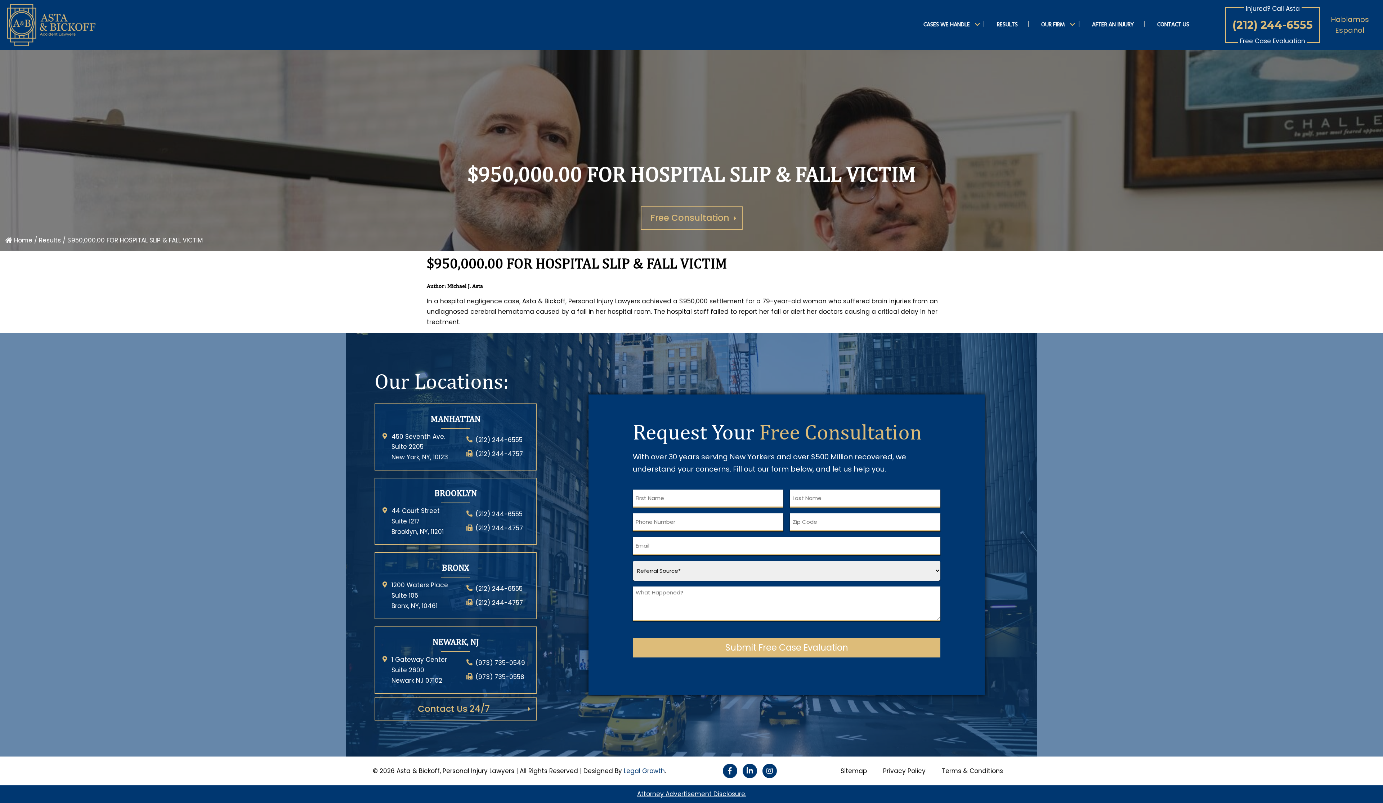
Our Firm (1053, 25)
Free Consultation (689, 218)
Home (22, 240)
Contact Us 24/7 (454, 709)
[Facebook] (730, 771)
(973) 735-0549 (500, 663)
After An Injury (1113, 25)
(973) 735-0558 (499, 677)
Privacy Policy (904, 771)
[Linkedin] (750, 771)
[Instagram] (769, 771)
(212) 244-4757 (499, 454)
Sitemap (854, 771)
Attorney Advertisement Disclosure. (691, 794)
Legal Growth (644, 771)
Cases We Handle (946, 25)
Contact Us (1173, 25)
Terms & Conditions (972, 771)
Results (1007, 25)
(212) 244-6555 (1272, 25)
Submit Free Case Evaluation (786, 647)
